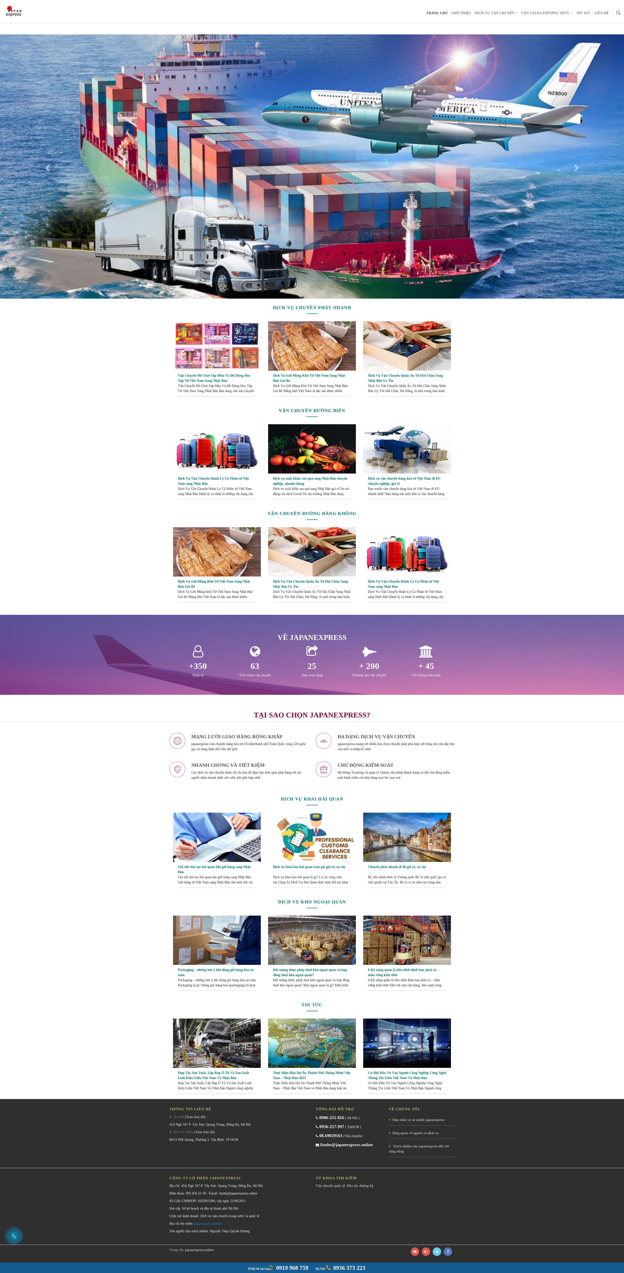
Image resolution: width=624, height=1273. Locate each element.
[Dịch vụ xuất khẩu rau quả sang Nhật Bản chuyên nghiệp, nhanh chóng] (312, 601)
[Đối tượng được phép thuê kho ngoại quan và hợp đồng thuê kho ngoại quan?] (312, 1092)
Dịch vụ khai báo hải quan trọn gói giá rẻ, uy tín (309, 1019)
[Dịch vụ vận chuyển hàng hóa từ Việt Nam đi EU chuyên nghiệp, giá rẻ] (407, 601)
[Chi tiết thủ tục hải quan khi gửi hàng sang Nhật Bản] (217, 989)
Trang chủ (437, 13)
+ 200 (369, 818)
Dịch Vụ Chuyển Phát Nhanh (312, 459)
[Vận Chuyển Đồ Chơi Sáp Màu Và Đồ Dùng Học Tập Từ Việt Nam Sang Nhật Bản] (217, 498)
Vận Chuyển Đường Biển (312, 562)
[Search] (618, 13)
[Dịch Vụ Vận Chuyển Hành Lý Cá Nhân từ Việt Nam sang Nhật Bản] (217, 601)
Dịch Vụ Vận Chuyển (495, 13)
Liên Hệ (602, 13)
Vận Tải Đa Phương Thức (545, 13)
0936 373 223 (349, 1268)
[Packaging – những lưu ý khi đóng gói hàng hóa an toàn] (217, 1092)
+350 (198, 818)
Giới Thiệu (461, 13)
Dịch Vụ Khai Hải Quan (312, 951)
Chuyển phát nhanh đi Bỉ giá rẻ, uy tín (397, 1019)
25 (312, 818)
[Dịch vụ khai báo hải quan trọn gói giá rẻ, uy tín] (312, 989)
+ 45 (426, 818)
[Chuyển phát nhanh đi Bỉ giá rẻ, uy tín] (407, 989)
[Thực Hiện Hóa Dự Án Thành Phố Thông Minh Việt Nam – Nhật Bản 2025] (312, 1195)
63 (255, 818)
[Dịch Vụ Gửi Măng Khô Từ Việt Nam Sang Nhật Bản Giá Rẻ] (312, 498)
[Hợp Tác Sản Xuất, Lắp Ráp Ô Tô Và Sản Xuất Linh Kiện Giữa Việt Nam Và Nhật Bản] (217, 1195)
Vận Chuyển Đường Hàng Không (312, 665)
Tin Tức (583, 13)
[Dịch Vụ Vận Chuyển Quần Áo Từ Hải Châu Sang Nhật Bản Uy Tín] (407, 498)
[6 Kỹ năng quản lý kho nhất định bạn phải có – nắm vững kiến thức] (407, 1092)
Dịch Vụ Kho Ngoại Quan (312, 1054)
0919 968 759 (291, 1268)
